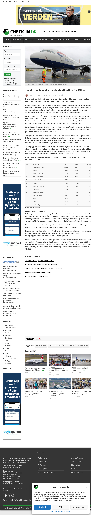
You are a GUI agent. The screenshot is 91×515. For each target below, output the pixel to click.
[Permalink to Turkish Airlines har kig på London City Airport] (36, 365)
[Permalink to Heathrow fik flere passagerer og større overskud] (60, 389)
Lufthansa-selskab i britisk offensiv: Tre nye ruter (11, 134)
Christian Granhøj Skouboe (12, 473)
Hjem (7, 40)
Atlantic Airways (77, 458)
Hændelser (8, 338)
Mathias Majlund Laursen (12, 478)
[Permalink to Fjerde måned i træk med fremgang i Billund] (36, 389)
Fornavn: (7, 51)
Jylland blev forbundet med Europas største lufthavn (43, 268)
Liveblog (7, 343)
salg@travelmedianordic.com (13, 483)
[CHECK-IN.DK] (19, 34)
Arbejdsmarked (10, 328)
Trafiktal (48, 95)
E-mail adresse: (10, 66)
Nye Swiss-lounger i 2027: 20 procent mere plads (11, 117)
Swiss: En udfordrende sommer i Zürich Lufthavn (11, 147)
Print (65, 95)
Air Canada (42, 461)
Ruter (7, 353)
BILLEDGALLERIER (63, 40)
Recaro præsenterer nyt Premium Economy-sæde (11, 173)
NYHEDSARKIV (42, 40)
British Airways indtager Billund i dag (38, 272)
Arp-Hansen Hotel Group (46, 472)
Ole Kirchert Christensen (36, 95)
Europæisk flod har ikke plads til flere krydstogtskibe (11, 301)
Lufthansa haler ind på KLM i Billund (37, 276)
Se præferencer (79, 507)
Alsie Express (42, 469)
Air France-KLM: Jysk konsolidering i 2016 (39, 261)
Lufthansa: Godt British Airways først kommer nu (42, 265)
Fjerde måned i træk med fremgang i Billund (35, 392)
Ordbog (75, 40)
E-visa (73, 469)
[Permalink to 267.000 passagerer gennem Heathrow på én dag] (60, 365)
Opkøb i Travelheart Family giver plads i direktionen (10, 313)
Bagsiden (8, 330)
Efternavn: (7, 59)
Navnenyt (8, 346)
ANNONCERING (17, 1)
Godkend (42, 507)
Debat (7, 333)
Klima (7, 341)
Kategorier (29, 40)
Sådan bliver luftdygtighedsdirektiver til (62, 31)
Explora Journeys (77, 472)
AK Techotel (42, 465)
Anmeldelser (9, 325)
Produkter (8, 351)
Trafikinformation (11, 358)
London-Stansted (82, 345)
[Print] (63, 95)
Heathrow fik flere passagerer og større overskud (57, 393)
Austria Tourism (77, 461)
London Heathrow (69, 345)
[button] (86, 487)
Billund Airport (76, 465)
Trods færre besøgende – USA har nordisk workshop (11, 283)
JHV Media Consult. (24, 500)
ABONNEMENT (7, 1)
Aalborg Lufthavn (44, 458)
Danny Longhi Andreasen (12, 476)
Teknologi (8, 356)
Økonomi (8, 364)
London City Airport (55, 345)
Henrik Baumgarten (10, 475)
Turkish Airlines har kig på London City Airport (35, 369)
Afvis (61, 507)
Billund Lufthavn (41, 345)
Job (51, 40)
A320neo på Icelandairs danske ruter (81, 369)
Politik (7, 348)
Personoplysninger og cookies (60, 511)
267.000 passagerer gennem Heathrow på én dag (58, 370)
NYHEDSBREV (26, 1)
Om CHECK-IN (16, 40)
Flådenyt (8, 335)
